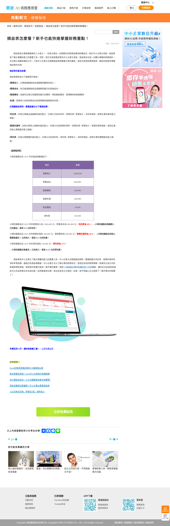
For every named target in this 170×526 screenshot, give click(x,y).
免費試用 (146, 8)
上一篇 (14, 439)
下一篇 (112, 439)
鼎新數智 (118, 522)
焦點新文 (28, 26)
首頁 (9, 26)
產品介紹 (61, 8)
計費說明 (86, 8)
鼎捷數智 (128, 522)
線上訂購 (111, 8)
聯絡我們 (99, 8)
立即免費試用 (63, 412)
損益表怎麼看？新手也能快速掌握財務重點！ (67, 26)
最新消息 (48, 8)
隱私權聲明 (30, 508)
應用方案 (73, 8)
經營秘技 (39, 26)
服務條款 (29, 504)
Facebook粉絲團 (61, 500)
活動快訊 (29, 500)
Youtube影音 (59, 504)
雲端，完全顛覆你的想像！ (49, 468)
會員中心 (145, 2)
